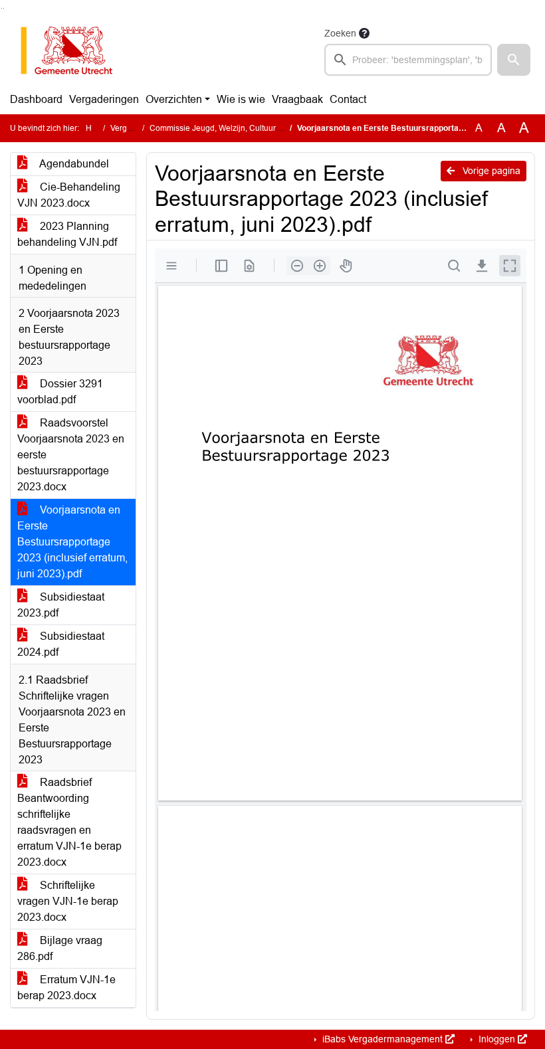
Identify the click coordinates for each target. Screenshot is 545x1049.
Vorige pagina (490, 170)
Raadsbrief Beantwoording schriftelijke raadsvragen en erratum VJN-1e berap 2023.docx (69, 822)
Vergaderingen (104, 99)
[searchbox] (408, 60)
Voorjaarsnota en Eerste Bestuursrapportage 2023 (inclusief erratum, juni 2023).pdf (72, 541)
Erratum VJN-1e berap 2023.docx (66, 987)
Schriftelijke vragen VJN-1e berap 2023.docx (67, 901)
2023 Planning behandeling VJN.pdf (67, 234)
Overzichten (174, 99)
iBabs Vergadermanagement (382, 1039)
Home (97, 128)
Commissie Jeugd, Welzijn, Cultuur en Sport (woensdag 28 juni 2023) (275, 128)
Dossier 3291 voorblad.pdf (60, 391)
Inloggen (497, 1039)
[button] (513, 60)
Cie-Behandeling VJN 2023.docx (68, 195)
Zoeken (340, 33)
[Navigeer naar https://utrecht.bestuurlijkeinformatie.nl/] (73, 50)
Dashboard (36, 99)
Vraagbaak (297, 99)
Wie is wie (241, 99)
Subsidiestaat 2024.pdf (60, 644)
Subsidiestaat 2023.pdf (60, 605)
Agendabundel (73, 163)
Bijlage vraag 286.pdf (59, 948)
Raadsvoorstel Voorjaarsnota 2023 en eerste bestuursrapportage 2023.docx (70, 454)
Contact (348, 99)
